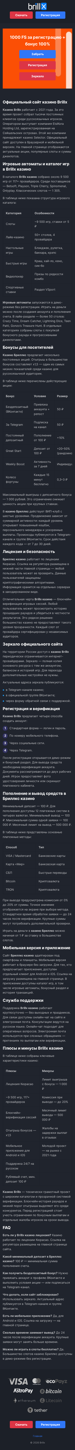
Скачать (21, 15)
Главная (37, 1436)
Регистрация (50, 15)
